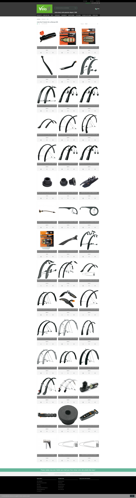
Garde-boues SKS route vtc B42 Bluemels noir (47, 163)
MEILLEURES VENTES (61, 486)
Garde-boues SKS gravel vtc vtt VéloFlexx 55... (47, 280)
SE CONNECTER (39, 491)
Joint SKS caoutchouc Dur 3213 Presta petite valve (68, 192)
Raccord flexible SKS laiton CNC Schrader (47, 221)
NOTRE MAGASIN (60, 487)
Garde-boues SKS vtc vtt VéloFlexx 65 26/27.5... (89, 76)
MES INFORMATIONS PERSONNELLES (42, 487)
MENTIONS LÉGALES (61, 481)
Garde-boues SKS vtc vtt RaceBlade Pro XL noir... (68, 163)
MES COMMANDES (39, 481)
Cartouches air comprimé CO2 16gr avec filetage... (47, 250)
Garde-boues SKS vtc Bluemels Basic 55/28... (47, 367)
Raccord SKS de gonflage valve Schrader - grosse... (47, 454)
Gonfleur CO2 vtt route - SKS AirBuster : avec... (89, 396)
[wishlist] (46, 52)
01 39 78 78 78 (96, 3)
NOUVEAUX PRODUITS (61, 484)
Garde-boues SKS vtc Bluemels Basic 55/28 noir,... (68, 367)
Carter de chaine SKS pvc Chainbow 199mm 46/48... (89, 221)
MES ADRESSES (39, 486)
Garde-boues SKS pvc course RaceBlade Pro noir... (68, 105)
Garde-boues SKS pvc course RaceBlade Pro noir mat (89, 105)
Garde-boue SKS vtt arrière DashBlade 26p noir (68, 250)
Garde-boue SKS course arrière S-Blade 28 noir (47, 76)
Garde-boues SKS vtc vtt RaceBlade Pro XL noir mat (89, 163)
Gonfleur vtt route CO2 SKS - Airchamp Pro (47, 425)
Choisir (91, 23)
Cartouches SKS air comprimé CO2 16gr (68, 47)
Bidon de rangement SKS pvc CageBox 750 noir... (47, 47)
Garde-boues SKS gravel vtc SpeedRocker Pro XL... (89, 250)
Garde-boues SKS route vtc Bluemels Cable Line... (47, 338)
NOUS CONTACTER (61, 489)
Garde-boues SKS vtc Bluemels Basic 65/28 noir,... (89, 367)
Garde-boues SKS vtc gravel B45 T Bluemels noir (47, 396)
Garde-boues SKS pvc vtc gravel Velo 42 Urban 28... (89, 280)
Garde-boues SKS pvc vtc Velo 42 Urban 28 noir (46, 134)
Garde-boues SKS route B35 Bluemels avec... (89, 134)
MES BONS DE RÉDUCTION (41, 489)
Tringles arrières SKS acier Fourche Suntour (68, 454)
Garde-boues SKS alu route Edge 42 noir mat (47, 105)
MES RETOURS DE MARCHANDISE (42, 482)
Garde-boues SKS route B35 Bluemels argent (68, 134)
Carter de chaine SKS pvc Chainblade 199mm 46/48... (68, 221)
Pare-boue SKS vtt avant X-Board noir (89, 192)
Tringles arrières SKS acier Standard (89, 454)
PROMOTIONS (60, 482)
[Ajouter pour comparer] (52, 52)
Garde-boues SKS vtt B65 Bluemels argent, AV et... (68, 396)
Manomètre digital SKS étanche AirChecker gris (89, 425)
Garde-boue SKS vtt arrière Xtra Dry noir (68, 76)
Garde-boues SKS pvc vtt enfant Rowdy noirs (68, 309)
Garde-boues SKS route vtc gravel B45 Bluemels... (68, 338)
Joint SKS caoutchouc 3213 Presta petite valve (46, 192)
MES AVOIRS (38, 484)
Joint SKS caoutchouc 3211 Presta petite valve (67, 425)
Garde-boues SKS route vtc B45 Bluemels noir (89, 309)
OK (132, 496)
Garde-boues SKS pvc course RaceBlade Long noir (68, 280)
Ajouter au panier (41, 52)
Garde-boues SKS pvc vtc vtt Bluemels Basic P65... (47, 309)
